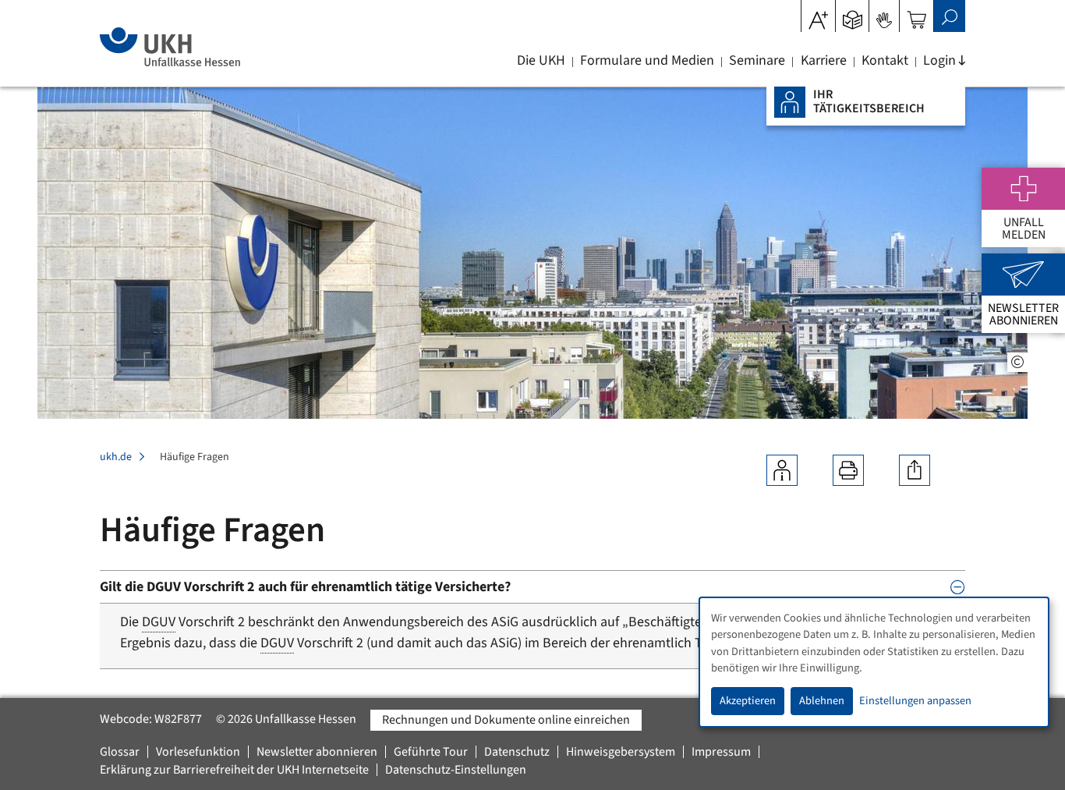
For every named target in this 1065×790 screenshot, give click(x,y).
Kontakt (885, 61)
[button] (852, 15)
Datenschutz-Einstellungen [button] (455, 769)
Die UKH (541, 61)
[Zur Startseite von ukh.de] (169, 46)
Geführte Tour (431, 751)
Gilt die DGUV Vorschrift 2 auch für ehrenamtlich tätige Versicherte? (305, 587)
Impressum (721, 751)
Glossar (120, 751)
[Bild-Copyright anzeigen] (1017, 362)
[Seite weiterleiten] (914, 470)
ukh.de (116, 457)
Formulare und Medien (647, 61)
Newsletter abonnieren (317, 751)
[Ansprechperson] (782, 470)
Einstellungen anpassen (915, 701)
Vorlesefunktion (198, 751)
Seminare (757, 61)
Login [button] (939, 61)
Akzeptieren (748, 701)
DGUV (158, 622)
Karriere (824, 61)
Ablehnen (821, 701)
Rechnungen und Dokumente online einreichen (506, 719)
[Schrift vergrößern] (818, 15)
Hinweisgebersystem (620, 751)
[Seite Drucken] (848, 470)
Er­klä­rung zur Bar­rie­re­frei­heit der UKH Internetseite (234, 769)
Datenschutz (517, 751)
